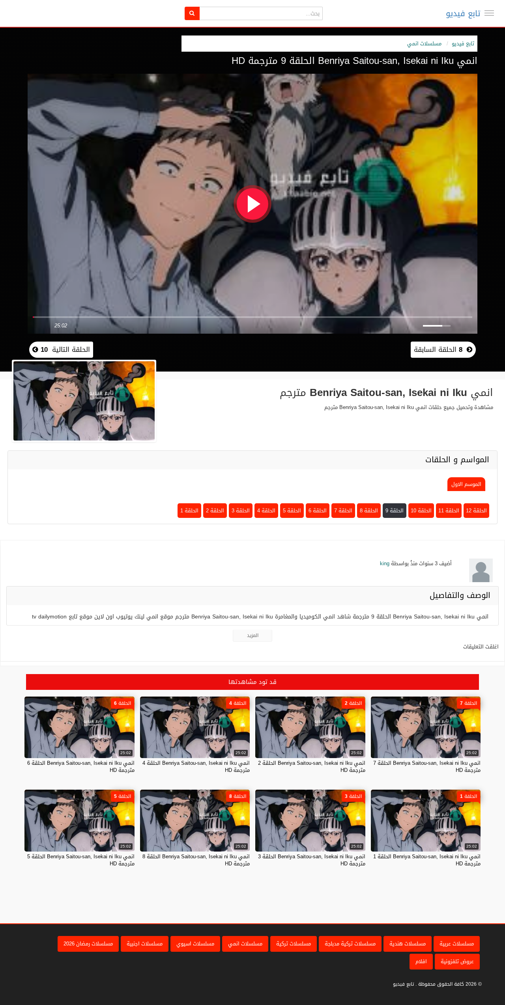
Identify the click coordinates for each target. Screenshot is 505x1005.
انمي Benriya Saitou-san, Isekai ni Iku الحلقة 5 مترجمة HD (81, 860)
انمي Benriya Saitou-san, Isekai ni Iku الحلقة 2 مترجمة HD (311, 766)
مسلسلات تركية (293, 944)
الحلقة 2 (215, 511)
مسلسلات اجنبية (145, 944)
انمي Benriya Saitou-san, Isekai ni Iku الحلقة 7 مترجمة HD (427, 766)
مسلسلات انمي (424, 44)
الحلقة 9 (394, 511)
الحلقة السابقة (438, 349)
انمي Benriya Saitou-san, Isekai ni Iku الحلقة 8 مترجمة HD (196, 860)
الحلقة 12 (476, 511)
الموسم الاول (466, 484)
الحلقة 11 (448, 511)
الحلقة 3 (241, 511)
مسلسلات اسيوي (195, 944)
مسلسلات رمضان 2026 (88, 944)
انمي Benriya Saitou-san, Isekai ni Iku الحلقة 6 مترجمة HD (81, 766)
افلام (421, 961)
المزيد (252, 635)
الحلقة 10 (421, 511)
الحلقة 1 (189, 511)
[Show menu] (489, 13)
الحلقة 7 (343, 511)
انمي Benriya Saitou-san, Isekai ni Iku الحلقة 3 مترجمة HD (311, 860)
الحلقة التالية (64, 349)
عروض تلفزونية (457, 961)
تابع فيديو (463, 13)
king (384, 563)
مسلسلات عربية (457, 944)
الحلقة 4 (266, 511)
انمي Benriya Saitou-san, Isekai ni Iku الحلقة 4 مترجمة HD (196, 766)
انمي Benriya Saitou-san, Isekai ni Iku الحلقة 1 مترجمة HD (427, 860)
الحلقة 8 (369, 511)
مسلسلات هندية (407, 944)
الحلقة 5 (292, 511)
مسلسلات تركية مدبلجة (350, 944)
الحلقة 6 (318, 511)
